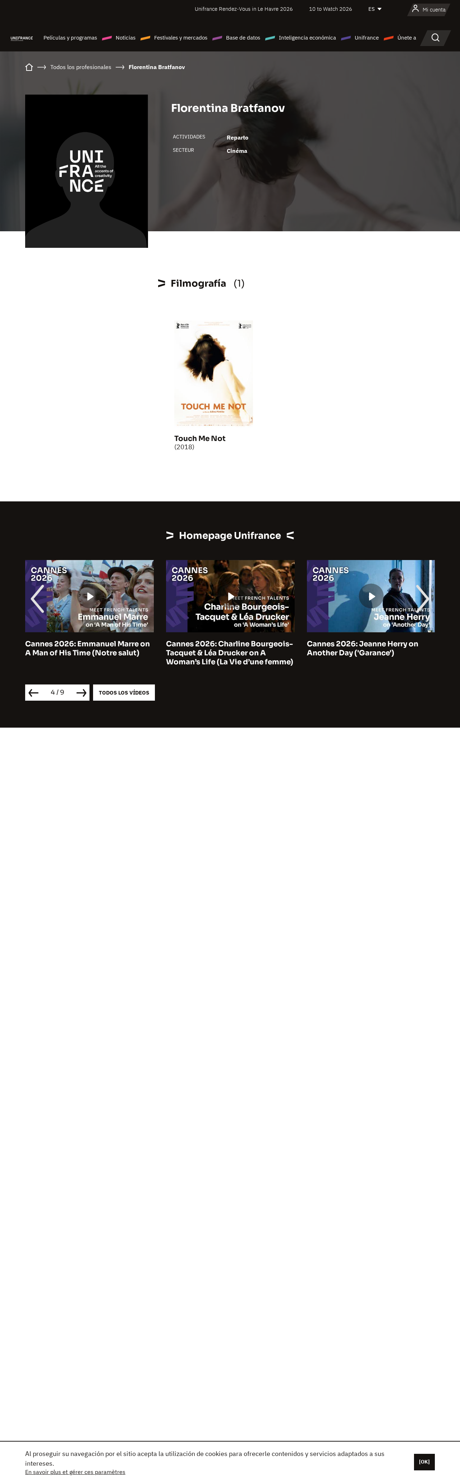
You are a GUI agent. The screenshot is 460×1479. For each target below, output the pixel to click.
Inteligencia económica (307, 37)
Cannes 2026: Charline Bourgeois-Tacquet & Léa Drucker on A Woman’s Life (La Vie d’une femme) (229, 653)
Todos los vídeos (124, 692)
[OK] (424, 1461)
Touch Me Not (200, 438)
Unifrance (367, 37)
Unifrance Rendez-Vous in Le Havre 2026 (244, 8)
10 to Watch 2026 (330, 8)
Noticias (125, 37)
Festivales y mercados (180, 37)
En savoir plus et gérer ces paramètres (75, 1471)
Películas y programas (70, 37)
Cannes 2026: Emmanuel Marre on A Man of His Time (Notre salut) (87, 648)
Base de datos (243, 37)
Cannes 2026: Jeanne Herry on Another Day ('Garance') (362, 648)
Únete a (406, 37)
